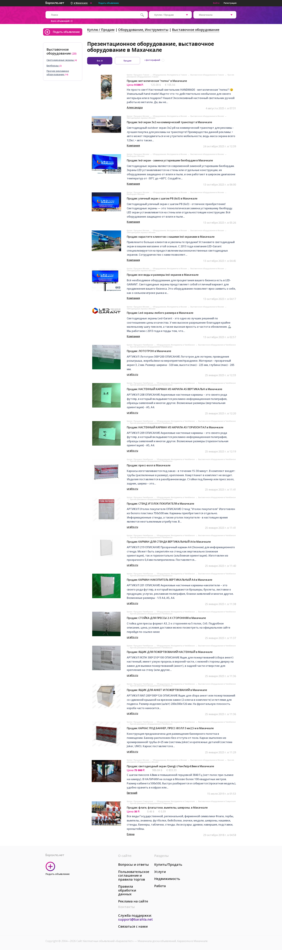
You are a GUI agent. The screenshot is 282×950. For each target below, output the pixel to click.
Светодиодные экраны (60, 60)
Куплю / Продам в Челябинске (140, 345)
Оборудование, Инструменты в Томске (170, 75)
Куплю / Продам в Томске (138, 75)
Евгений (132, 793)
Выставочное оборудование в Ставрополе (217, 801)
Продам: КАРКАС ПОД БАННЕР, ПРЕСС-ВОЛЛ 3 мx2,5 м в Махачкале (170, 728)
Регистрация (230, 3)
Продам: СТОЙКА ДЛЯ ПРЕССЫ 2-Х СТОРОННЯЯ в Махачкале (166, 618)
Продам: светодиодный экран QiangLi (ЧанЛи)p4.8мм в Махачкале (170, 766)
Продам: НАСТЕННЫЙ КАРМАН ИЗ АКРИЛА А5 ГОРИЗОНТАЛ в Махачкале (175, 427)
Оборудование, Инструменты (143, 29)
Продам (127, 60)
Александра (135, 107)
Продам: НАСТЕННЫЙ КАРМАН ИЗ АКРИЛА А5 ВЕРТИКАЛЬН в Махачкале (174, 389)
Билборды (53, 65)
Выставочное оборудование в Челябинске (217, 345)
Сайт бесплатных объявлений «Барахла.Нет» (105, 941)
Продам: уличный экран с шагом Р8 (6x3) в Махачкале (162, 198)
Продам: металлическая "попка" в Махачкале (157, 81)
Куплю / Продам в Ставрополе (140, 801)
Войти (216, 3)
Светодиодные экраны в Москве (141, 118)
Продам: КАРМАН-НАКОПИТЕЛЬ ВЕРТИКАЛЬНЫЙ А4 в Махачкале (169, 579)
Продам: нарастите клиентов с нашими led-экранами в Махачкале (171, 236)
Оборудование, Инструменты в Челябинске (176, 345)
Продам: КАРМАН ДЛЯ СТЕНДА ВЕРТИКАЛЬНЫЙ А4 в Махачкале (169, 541)
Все (100, 60)
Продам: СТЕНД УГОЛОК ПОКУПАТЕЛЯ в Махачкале (160, 503)
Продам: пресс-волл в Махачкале (149, 465)
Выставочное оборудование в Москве (207, 116)
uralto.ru (132, 374)
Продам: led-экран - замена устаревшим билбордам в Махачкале (170, 160)
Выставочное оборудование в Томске (207, 75)
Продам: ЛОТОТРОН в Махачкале (149, 351)
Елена (130, 834)
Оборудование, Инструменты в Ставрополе (176, 801)
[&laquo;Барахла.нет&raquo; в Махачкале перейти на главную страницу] (55, 3)
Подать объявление (108, 3)
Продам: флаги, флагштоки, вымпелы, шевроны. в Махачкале (167, 807)
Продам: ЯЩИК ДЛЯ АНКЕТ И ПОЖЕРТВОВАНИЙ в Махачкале (167, 690)
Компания (133, 145)
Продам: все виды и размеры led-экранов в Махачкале (163, 275)
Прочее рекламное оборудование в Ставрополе (151, 803)
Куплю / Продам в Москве (138, 116)
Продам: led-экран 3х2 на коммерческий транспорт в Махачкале (169, 122)
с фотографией (152, 60)
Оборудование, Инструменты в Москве (170, 116)
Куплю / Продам (101, 29)
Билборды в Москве (135, 156)
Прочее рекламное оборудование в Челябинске (151, 347)
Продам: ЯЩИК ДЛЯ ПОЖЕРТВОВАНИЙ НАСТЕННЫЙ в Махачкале (170, 652)
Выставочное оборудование (195, 29)
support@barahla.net (135, 919)
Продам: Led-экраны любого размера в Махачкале (160, 313)
